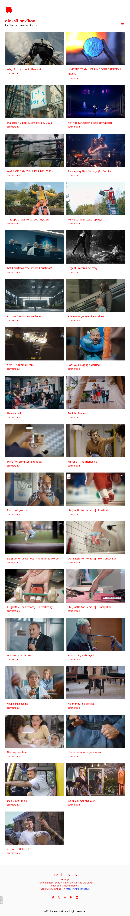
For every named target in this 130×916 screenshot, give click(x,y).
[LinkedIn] (77, 897)
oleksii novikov (65, 874)
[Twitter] (59, 897)
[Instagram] (65, 897)
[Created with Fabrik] (1, 900)
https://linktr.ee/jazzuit (78, 888)
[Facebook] (52, 897)
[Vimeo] (71, 897)
